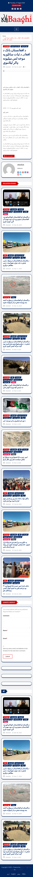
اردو (8, 874)
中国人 (24, 874)
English (13, 874)
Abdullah (8, 67)
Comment (6, 616)
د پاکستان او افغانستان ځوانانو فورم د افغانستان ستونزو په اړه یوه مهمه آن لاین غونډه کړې (16, 219)
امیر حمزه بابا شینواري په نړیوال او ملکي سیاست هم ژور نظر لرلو (15, 458)
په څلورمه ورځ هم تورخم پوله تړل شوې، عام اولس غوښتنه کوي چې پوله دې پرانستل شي (16, 544)
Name (5, 630)
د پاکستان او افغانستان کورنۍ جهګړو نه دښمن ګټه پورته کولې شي (16, 386)
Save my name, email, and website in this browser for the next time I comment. (15, 650)
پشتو (19, 874)
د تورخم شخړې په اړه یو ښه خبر (14, 421)
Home (4, 36)
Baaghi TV (24, 867)
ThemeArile (19, 869)
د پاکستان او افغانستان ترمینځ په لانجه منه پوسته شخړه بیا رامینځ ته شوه (16, 301)
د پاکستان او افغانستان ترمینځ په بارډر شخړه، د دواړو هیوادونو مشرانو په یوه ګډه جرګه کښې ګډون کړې (16, 343)
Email (5, 638)
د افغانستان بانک (9, 156)
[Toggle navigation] (16, 29)
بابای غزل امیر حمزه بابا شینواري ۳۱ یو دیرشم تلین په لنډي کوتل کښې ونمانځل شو (16, 588)
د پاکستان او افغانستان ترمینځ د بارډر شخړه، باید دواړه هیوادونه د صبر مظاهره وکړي (16, 263)
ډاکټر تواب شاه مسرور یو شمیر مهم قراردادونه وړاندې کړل (16, 499)
